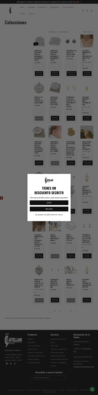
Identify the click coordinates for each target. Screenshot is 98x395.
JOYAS (49, 203)
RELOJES (49, 209)
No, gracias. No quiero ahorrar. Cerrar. (49, 215)
